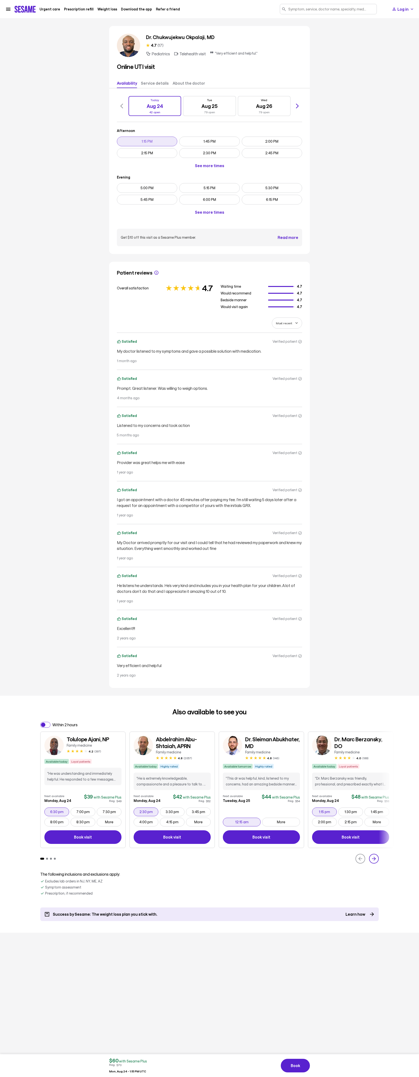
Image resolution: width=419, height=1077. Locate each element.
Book (295, 1065)
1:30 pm (353, 811)
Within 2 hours (65, 724)
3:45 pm (201, 811)
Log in (403, 9)
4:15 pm (175, 822)
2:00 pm (327, 822)
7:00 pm (85, 811)
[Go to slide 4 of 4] (55, 859)
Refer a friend (168, 9)
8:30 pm (85, 822)
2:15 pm (353, 822)
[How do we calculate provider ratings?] (156, 272)
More (109, 822)
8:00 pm (59, 822)
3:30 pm (175, 811)
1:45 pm (380, 811)
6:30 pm (59, 811)
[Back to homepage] (25, 9)
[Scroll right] (374, 859)
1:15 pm (328, 811)
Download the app (136, 9)
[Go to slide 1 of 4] (42, 859)
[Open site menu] (8, 9)
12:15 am (248, 822)
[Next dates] (297, 106)
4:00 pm (148, 822)
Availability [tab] (127, 83)
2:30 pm (148, 811)
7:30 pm (111, 811)
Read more (288, 237)
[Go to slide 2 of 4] (47, 859)
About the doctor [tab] (189, 83)
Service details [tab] (155, 83)
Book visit (97, 838)
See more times (209, 165)
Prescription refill (79, 9)
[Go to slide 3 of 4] (51, 859)
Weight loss (107, 9)
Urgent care (50, 9)
